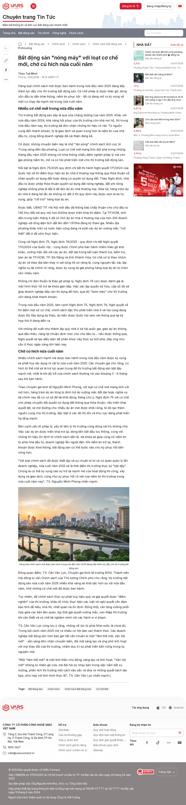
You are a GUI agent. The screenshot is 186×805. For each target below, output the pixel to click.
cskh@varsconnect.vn (21, 753)
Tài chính (43, 32)
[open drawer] (33, 6)
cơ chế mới (102, 689)
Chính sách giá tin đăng (72, 745)
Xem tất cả (177, 44)
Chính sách (76, 32)
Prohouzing (25, 48)
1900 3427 (14, 747)
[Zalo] (8, 79)
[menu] (74, 740)
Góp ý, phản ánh (68, 740)
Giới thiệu (63, 729)
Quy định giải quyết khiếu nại (110, 740)
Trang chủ (9, 32)
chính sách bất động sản (78, 689)
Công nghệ (59, 32)
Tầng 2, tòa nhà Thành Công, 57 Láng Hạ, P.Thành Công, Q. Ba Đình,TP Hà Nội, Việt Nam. (30, 738)
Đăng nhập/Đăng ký (159, 6)
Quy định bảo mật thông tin (109, 734)
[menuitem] (74, 730)
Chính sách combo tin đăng (74, 750)
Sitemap (98, 750)
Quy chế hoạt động (104, 729)
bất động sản (36, 689)
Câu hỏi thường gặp (70, 734)
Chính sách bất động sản (107, 44)
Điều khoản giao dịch (105, 745)
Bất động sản (26, 32)
